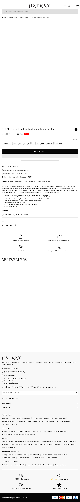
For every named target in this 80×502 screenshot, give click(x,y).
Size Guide (74, 139)
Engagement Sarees (24, 457)
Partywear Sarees (60, 465)
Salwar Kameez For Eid (17, 465)
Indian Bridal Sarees (21, 454)
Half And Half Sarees (69, 444)
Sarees (5, 438)
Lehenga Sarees (46, 441)
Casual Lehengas (19, 434)
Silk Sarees (5, 444)
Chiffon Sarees (27, 444)
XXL (42, 143)
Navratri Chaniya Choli (34, 465)
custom (49, 143)
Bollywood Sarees (7, 441)
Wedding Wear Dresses (9, 457)
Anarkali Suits (26, 418)
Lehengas (10, 17)
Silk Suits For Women (8, 421)
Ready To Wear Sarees (8, 447)
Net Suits (14, 424)
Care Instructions (44, 182)
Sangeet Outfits (47, 454)
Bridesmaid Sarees (38, 457)
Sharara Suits (16, 418)
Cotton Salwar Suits (51, 421)
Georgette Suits (65, 421)
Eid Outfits (5, 465)
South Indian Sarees (41, 444)
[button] (40, 156)
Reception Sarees (52, 457)
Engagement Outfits (60, 454)
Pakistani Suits (37, 418)
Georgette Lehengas (60, 431)
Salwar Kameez (8, 415)
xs (20, 143)
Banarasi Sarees (15, 444)
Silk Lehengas (48, 431)
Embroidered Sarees (33, 441)
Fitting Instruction (30, 182)
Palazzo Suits (48, 418)
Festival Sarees (47, 465)
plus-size (59, 143)
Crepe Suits (5, 424)
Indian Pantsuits (38, 421)
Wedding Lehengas (7, 454)
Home (4, 17)
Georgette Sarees (68, 441)
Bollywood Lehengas (23, 431)
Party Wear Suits (60, 418)
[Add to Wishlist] (76, 129)
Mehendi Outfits (35, 454)
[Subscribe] (75, 393)
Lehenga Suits (37, 431)
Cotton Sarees (19, 441)
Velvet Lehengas (7, 434)
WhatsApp (25, 173)
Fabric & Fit (18, 182)
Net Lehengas (31, 434)
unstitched (6, 143)
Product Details (7, 182)
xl (37, 143)
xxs (14, 143)
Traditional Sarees (54, 444)
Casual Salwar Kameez (24, 421)
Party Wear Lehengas (8, 431)
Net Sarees (57, 441)
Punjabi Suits (5, 418)
